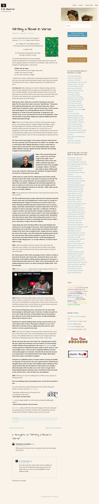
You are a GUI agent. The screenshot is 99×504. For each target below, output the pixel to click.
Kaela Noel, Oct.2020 (74, 237)
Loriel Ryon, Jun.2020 (74, 241)
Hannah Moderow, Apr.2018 (76, 233)
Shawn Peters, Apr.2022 (75, 109)
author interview (22, 418)
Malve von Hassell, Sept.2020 (76, 264)
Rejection (70, 324)
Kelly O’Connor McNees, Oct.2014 (78, 227)
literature (53, 418)
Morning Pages (72, 329)
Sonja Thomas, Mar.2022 (75, 126)
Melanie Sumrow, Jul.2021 (75, 254)
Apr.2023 (70, 111)
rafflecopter (76, 295)
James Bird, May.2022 (74, 76)
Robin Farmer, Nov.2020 (75, 195)
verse (52, 420)
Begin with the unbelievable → (54, 428)
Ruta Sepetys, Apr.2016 (75, 245)
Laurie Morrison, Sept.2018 (76, 235)
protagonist (71, 287)
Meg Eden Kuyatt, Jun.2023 (76, 99)
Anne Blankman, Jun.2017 (75, 168)
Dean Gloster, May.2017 (75, 199)
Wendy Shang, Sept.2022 (75, 116)
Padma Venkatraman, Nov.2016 (77, 262)
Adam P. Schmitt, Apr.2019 (76, 243)
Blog (96, 5)
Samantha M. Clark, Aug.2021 (77, 181)
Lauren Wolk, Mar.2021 (75, 268)
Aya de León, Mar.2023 (74, 88)
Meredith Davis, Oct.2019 (75, 187)
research (81, 285)
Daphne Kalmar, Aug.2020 (75, 216)
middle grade (79, 297)
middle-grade (15, 420)
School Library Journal (32, 420)
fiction (73, 293)
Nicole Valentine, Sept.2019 (76, 260)
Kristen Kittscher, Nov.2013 (76, 218)
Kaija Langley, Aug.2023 (75, 101)
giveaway (71, 303)
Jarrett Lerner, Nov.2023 (75, 97)
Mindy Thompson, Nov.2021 (76, 258)
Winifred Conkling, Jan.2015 (76, 185)
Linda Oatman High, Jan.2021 (76, 212)
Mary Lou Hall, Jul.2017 (75, 206)
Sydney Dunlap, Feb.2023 (75, 90)
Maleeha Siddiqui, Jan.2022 (76, 118)
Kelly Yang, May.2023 (74, 141)
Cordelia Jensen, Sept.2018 (76, 214)
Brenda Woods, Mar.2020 (75, 270)
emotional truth (79, 289)
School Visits (89, 5)
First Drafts (71, 326)
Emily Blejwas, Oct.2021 (75, 170)
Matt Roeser (47, 345)
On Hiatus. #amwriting (75, 316)
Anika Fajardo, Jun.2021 (75, 193)
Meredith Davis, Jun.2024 (75, 86)
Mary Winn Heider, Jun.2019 (76, 208)
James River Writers (73, 285)
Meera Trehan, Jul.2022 (75, 128)
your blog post (24, 269)
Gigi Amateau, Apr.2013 (75, 158)
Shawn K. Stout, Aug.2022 (75, 120)
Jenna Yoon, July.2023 (74, 143)
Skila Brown (21, 40)
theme (84, 293)
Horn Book (47, 418)
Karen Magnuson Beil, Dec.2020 (77, 164)
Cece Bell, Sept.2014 (74, 166)
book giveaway (82, 303)
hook (69, 293)
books (74, 301)
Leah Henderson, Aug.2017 (76, 210)
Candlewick (33, 418)
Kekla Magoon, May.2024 (75, 105)
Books (74, 5)
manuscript (71, 299)
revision (25, 420)
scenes (70, 295)
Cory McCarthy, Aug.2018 (75, 224)
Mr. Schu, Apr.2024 (73, 113)
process (21, 420)
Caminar (28, 418)
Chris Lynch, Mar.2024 (74, 103)
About (81, 5)
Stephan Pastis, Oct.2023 (75, 107)
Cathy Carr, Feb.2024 (74, 80)
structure (79, 301)
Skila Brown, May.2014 (74, 176)
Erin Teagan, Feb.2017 (74, 256)
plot (77, 287)
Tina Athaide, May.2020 (75, 160)
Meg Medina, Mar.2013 (75, 229)
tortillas (46, 420)
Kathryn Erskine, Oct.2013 (76, 191)
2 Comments (31, 33)
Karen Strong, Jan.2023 (75, 124)
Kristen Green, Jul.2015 (75, 201)
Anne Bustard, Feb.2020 (75, 178)
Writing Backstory (73, 321)
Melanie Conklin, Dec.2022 (76, 84)
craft (37, 418)
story (78, 299)
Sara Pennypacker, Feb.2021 (76, 239)
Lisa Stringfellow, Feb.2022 (76, 122)
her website (34, 389)
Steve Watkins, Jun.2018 (75, 266)
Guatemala (41, 418)
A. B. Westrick (8, 9)
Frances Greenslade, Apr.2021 (77, 204)
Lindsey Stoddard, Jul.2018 (76, 252)
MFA (56, 418)
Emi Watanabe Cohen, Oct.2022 (77, 82)
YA (86, 295)
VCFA (49, 420)
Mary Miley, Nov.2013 (74, 231)
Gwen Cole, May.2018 (74, 183)
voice (73, 297)
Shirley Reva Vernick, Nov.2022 (77, 130)
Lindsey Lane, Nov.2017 (75, 220)
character (78, 291)
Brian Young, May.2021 (75, 272)
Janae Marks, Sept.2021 (75, 222)
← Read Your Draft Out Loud (16, 428)
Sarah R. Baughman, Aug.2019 (77, 162)
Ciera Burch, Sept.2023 (75, 78)
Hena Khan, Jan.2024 (74, 95)
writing (16, 421)
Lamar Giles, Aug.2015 (74, 197)
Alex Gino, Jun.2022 (73, 93)
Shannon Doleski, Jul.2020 (75, 189)
